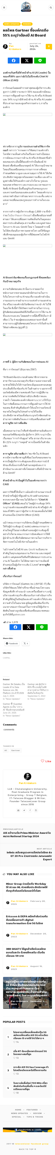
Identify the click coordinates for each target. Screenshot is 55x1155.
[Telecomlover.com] (26, 7)
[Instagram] (36, 810)
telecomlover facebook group (32, 1144)
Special (16, 1117)
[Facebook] (30, 810)
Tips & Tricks (35, 1117)
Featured (32, 1110)
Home (18, 1110)
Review (37, 1113)
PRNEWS (27, 24)
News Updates (11, 24)
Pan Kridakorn (27, 783)
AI (6, 750)
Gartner (15, 750)
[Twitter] (24, 810)
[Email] (18, 810)
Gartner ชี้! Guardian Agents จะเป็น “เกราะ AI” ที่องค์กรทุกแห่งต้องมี (13, 707)
